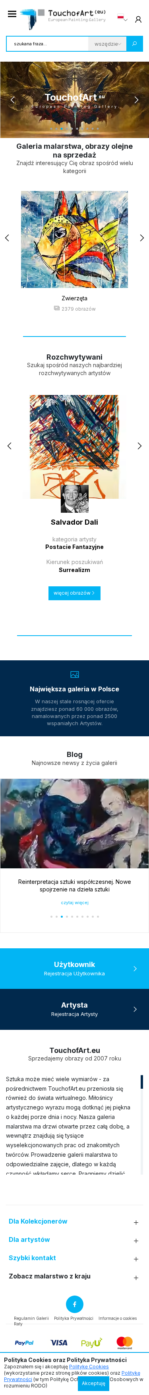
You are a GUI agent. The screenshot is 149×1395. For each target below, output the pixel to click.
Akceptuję (93, 1383)
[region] (74, 1124)
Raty (18, 1323)
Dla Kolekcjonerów (38, 1221)
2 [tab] (57, 129)
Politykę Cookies (89, 1367)
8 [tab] (88, 129)
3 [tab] (62, 129)
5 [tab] (72, 129)
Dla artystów (29, 1239)
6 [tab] (77, 129)
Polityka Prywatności (73, 1318)
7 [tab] (82, 129)
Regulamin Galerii (31, 1318)
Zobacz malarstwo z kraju (50, 1276)
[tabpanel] (74, 100)
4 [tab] (67, 129)
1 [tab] (51, 129)
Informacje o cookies (118, 1318)
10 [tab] (98, 129)
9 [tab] (93, 129)
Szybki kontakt (32, 1258)
